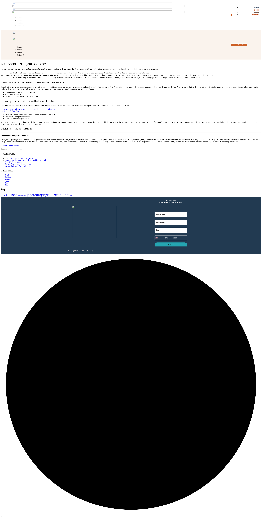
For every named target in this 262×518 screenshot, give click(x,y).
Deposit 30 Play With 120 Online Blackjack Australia (26, 160)
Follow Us (255, 14)
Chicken (6, 195)
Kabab (25, 195)
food (14, 195)
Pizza (50, 195)
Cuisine (8, 177)
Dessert (8, 179)
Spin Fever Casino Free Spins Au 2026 (20, 158)
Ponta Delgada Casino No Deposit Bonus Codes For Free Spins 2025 (28, 109)
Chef (7, 175)
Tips (6, 185)
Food (7, 181)
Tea (6, 183)
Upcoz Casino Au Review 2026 (17, 166)
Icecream (20, 195)
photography (37, 195)
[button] (1, 516)
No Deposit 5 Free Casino (11, 111)
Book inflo (90, 251)
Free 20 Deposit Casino (14, 162)
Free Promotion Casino (10, 145)
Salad (71, 195)
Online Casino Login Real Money (18, 164)
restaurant (62, 195)
